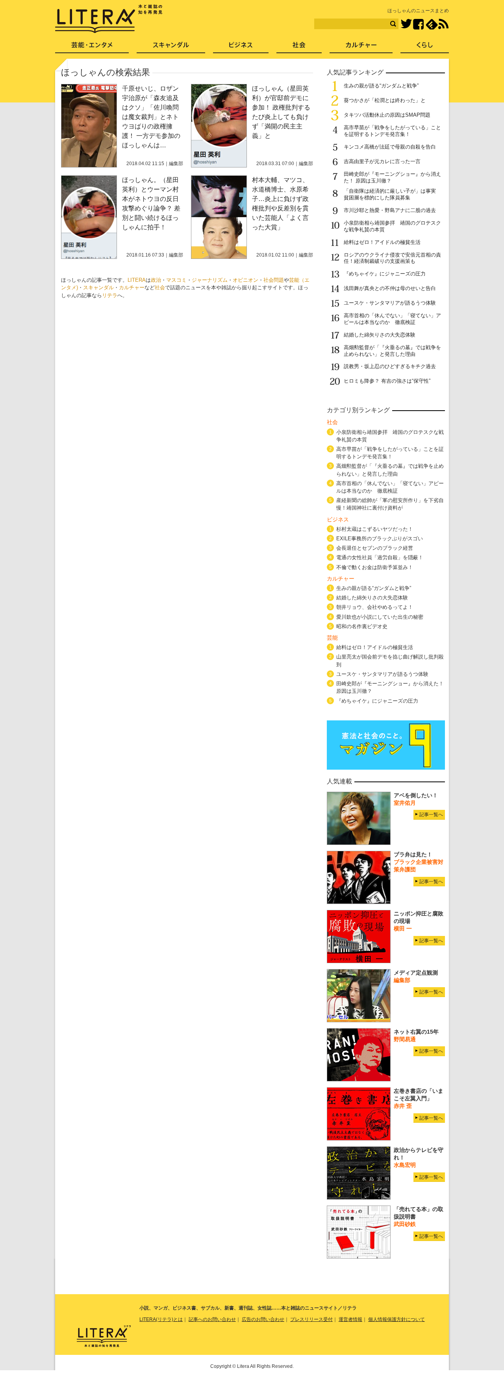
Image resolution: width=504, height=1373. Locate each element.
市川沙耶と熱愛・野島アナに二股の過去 (390, 210)
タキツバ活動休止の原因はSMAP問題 (387, 115)
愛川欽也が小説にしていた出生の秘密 (379, 617)
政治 (156, 280)
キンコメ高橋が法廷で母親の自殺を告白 (390, 147)
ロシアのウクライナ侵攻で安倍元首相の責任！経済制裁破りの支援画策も (392, 258)
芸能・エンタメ (92, 47)
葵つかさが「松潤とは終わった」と (385, 100)
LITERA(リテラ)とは (161, 1319)
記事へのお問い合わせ (212, 1319)
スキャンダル (98, 287)
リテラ (109, 295)
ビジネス (241, 47)
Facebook (418, 24)
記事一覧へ (431, 814)
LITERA (137, 280)
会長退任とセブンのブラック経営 (374, 548)
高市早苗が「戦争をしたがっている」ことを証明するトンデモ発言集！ (392, 131)
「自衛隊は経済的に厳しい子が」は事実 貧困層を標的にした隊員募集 (392, 194)
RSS (443, 24)
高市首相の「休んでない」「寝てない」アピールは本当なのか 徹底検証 (392, 319)
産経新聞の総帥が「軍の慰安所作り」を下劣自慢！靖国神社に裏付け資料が (390, 504)
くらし (424, 47)
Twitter (406, 24)
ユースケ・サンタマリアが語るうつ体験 (390, 303)
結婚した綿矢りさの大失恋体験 (379, 335)
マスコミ (176, 280)
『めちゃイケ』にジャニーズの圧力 (385, 274)
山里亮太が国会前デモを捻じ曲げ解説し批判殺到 (390, 660)
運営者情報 (350, 1319)
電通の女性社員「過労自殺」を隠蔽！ (379, 557)
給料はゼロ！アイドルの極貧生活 (382, 242)
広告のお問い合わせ (263, 1319)
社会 (160, 287)
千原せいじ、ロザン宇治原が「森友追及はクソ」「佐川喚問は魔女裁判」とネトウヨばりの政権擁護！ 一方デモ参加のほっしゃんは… (151, 117)
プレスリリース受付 (311, 1319)
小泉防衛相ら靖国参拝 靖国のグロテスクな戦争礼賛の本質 (390, 436)
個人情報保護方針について (396, 1319)
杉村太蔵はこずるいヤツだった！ (374, 529)
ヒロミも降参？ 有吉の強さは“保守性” (387, 381)
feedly (432, 24)
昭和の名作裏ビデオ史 (361, 626)
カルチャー (132, 287)
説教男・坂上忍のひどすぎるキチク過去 (390, 366)
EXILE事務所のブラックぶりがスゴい (379, 538)
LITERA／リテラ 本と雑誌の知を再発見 (109, 19)
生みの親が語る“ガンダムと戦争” (381, 86)
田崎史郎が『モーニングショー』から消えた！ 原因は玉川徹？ (390, 687)
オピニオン (245, 280)
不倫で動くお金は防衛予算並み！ (374, 567)
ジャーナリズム (210, 280)
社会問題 (273, 280)
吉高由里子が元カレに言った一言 (382, 161)
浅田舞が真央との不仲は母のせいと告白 (390, 288)
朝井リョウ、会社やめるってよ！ (374, 607)
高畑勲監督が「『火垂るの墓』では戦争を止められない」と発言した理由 (392, 350)
